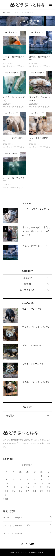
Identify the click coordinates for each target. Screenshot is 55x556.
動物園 (27, 283)
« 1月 (5, 498)
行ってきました (27, 289)
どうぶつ (27, 277)
